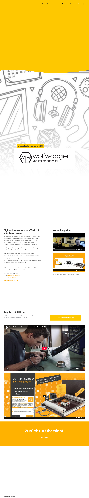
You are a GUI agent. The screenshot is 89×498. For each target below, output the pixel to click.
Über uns (64, 3)
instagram (10, 280)
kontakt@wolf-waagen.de (13, 275)
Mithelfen (56, 3)
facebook (6, 280)
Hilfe (71, 3)
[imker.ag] (7, 4)
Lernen (49, 3)
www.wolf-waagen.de (13, 277)
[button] (65, 318)
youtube (16, 280)
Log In (79, 3)
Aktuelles (42, 3)
